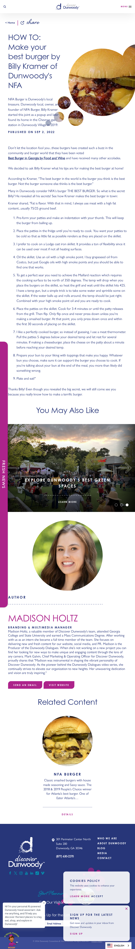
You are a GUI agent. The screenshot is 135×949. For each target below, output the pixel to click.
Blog (101, 848)
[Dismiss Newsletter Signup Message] (126, 908)
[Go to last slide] (9, 468)
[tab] (116, 504)
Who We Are (107, 838)
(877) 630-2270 (65, 856)
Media (102, 853)
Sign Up (76, 933)
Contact (104, 858)
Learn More (67, 502)
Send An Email (25, 685)
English (119, 945)
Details (67, 814)
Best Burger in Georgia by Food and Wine (36, 158)
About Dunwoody (111, 843)
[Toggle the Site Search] (5, 6)
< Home (10, 22)
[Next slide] (125, 468)
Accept (97, 896)
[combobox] (118, 945)
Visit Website (59, 685)
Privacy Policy (97, 941)
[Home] (67, 6)
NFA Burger (67, 774)
